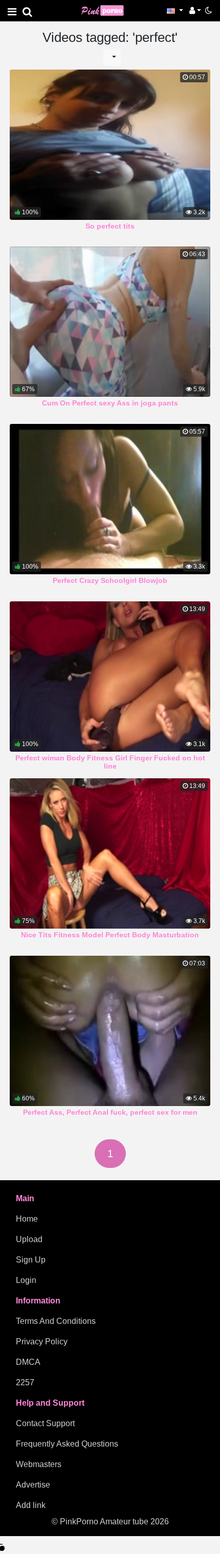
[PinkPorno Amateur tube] (107, 10)
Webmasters (38, 1464)
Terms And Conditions (56, 1321)
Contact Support (45, 1423)
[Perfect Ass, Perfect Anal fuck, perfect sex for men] (110, 1031)
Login (26, 1280)
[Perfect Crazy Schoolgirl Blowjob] (110, 499)
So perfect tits (110, 226)
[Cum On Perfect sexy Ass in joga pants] (110, 321)
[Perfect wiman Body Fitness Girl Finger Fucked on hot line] (110, 676)
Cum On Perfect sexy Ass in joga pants (110, 403)
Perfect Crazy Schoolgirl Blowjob (110, 580)
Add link (31, 1505)
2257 (25, 1382)
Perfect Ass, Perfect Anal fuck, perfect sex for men (110, 1112)
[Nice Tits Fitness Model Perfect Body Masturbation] (110, 853)
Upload (29, 1239)
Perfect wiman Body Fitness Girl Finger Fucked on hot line (110, 762)
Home (27, 1218)
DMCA (28, 1362)
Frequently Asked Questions (67, 1443)
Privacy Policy (42, 1341)
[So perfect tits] (110, 145)
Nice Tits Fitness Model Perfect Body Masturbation (110, 935)
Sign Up (31, 1259)
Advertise (33, 1484)
